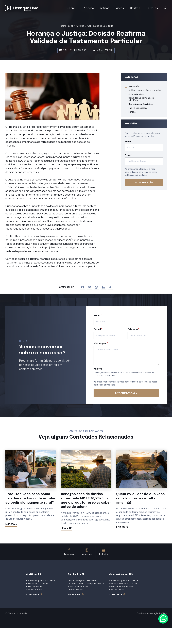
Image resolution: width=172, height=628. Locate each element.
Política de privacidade (16, 613)
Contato (135, 8)
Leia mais (11, 524)
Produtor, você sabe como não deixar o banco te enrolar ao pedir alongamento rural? (30, 498)
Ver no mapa (32, 594)
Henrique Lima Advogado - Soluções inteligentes (21, 8)
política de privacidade (135, 175)
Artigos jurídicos (136, 94)
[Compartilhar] (110, 287)
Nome (128, 142)
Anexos (98, 369)
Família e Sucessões (137, 108)
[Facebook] (82, 287)
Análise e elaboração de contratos (144, 90)
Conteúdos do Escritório (100, 26)
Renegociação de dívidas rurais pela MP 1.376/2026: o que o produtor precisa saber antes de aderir (86, 500)
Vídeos (119, 8)
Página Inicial (66, 26)
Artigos (104, 8)
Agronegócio (134, 86)
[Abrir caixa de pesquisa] (165, 8)
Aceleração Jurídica (157, 613)
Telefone (133, 329)
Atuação (89, 8)
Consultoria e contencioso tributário (141, 99)
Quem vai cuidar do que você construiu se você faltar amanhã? (140, 498)
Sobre (71, 8)
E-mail (128, 155)
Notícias (132, 112)
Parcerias (152, 8)
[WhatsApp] (96, 287)
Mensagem (100, 343)
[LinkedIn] (103, 287)
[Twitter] (89, 287)
